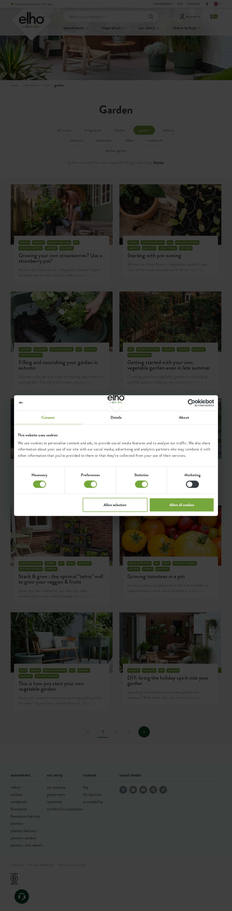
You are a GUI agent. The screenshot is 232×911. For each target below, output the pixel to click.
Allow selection (115, 504)
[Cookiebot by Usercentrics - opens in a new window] (194, 403)
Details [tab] (116, 417)
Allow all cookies (181, 504)
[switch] (90, 484)
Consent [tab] (48, 417)
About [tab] (184, 417)
